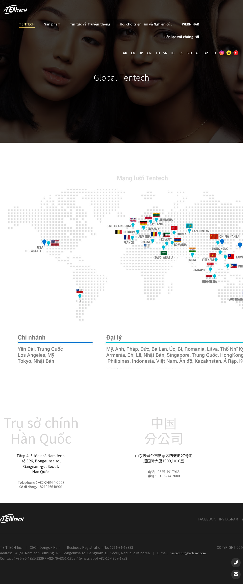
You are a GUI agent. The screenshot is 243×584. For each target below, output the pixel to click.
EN (133, 52)
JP (141, 52)
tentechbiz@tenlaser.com (188, 553)
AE (198, 52)
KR (125, 52)
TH (157, 52)
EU (214, 52)
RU (189, 52)
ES (181, 52)
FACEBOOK (206, 519)
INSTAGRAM (228, 519)
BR (206, 52)
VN (165, 52)
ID (172, 52)
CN (149, 52)
